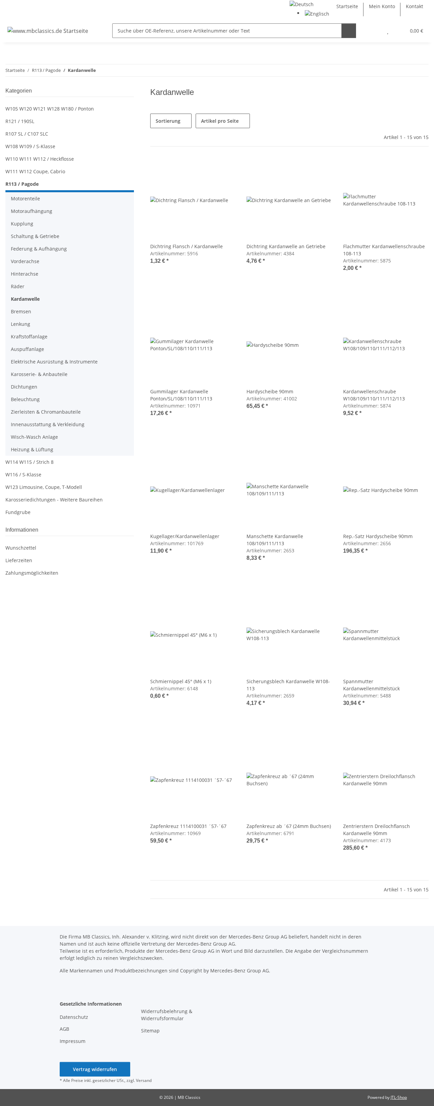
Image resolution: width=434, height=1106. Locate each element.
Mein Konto (382, 6)
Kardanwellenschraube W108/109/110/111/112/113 (374, 395)
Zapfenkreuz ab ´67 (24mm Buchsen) (288, 826)
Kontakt (414, 6)
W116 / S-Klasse (23, 474)
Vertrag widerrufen (95, 1069)
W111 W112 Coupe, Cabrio (35, 171)
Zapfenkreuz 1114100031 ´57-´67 (188, 826)
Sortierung (168, 121)
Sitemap (150, 1030)
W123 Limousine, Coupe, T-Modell (43, 487)
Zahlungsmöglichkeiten (31, 573)
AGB (64, 1029)
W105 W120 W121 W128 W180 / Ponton (49, 108)
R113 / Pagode (22, 184)
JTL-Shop (399, 1097)
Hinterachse (24, 274)
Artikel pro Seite (220, 121)
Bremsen (21, 311)
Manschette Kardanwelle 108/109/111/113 (274, 540)
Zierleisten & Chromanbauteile (46, 412)
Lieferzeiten (18, 560)
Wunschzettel (20, 548)
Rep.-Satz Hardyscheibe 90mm (378, 536)
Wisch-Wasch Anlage (34, 437)
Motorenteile (25, 198)
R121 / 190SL (19, 121)
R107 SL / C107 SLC (26, 134)
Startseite (347, 6)
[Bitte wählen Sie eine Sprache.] (302, 3)
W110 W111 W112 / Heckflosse (39, 159)
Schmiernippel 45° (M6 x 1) (180, 681)
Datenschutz (74, 1017)
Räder (17, 286)
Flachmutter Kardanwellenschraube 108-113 (384, 250)
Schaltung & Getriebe (35, 236)
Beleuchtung (25, 399)
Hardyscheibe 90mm (269, 391)
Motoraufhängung (31, 211)
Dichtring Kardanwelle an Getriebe (286, 246)
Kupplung (22, 223)
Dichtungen (24, 386)
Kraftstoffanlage (29, 336)
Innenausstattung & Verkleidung (47, 424)
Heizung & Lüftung (32, 449)
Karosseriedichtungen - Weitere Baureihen (54, 499)
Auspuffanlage (27, 349)
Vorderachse (25, 261)
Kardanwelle (25, 299)
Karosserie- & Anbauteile (39, 374)
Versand (144, 1080)
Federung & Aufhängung (39, 248)
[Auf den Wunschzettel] (224, 168)
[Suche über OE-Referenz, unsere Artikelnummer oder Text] (348, 30)
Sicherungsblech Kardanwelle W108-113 (288, 685)
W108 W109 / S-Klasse (30, 146)
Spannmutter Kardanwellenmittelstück (371, 685)
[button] (374, 30)
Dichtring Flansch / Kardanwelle (186, 246)
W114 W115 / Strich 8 (29, 462)
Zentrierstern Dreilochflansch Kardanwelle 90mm (376, 829)
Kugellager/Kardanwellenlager (184, 536)
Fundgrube (18, 512)
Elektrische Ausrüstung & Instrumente (54, 361)
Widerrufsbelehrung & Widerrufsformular (166, 1015)
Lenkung (20, 324)
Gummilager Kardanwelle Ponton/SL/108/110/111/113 (181, 395)
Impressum (72, 1041)
